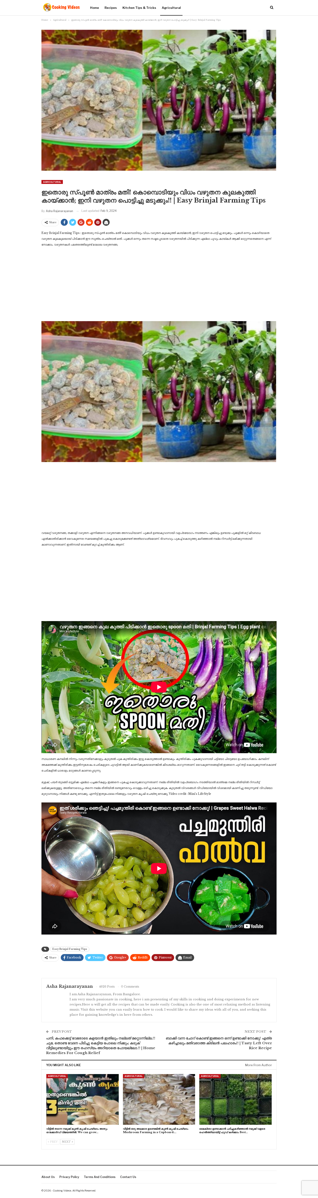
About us (48, 1177)
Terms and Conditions (99, 1177)
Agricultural (171, 8)
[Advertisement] (159, 285)
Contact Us (128, 1177)
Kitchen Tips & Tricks (139, 8)
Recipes (111, 8)
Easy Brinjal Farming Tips (69, 949)
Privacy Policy (69, 1177)
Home (94, 8)
